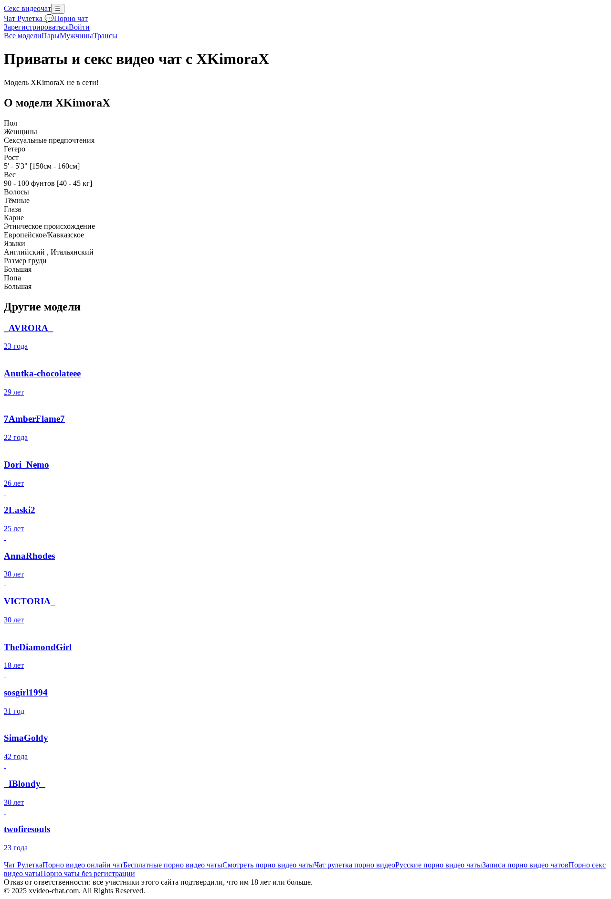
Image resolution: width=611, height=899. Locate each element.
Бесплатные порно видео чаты (172, 865)
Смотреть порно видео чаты (268, 865)
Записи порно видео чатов (525, 865)
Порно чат (71, 18)
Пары (51, 36)
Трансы (105, 36)
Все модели (23, 36)
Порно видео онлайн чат (82, 865)
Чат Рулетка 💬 (29, 18)
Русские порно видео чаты (438, 865)
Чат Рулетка (23, 865)
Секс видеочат (27, 8)
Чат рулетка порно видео (354, 865)
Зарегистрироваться (36, 27)
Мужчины (76, 36)
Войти (79, 27)
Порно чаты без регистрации (88, 873)
